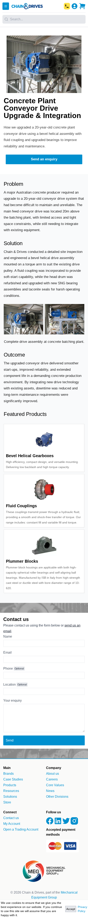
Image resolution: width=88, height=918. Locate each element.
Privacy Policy (82, 909)
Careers (52, 779)
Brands (8, 773)
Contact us (11, 818)
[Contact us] (67, 6)
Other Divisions (57, 796)
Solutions (10, 796)
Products (9, 785)
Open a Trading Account (20, 829)
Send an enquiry (44, 159)
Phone (8, 668)
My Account (11, 823)
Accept (70, 909)
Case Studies (13, 779)
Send (10, 740)
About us (52, 773)
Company (53, 768)
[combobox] (44, 18)
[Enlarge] (23, 335)
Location (9, 684)
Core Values (55, 785)
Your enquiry (12, 700)
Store (7, 802)
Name (7, 636)
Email (7, 652)
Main (7, 768)
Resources (11, 791)
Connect (10, 812)
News (50, 791)
